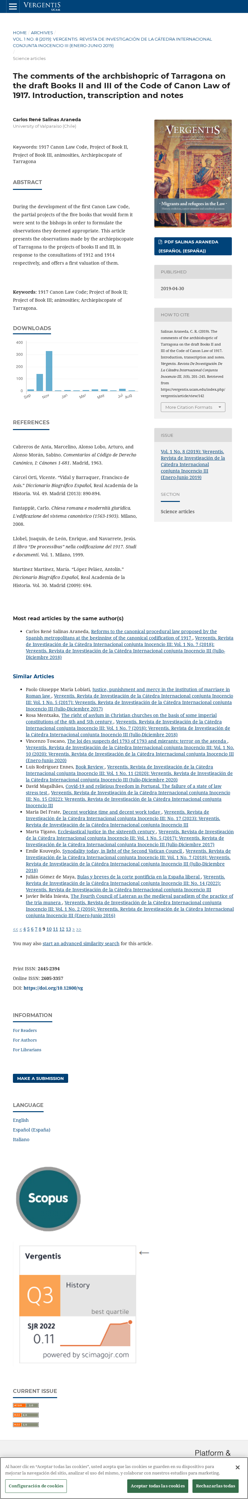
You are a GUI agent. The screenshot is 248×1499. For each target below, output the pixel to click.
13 (68, 929)
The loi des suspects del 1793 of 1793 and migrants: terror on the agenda (147, 741)
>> (78, 929)
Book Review (90, 767)
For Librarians (27, 1050)
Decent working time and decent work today (112, 812)
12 (62, 929)
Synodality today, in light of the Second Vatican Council (122, 851)
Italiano (21, 1139)
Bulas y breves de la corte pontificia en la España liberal (139, 877)
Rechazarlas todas (215, 1486)
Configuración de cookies (36, 1486)
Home (20, 32)
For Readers (25, 1030)
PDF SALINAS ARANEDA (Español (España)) (188, 246)
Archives (42, 32)
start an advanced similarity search (81, 943)
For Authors (25, 1040)
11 (55, 929)
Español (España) (31, 1130)
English (21, 1120)
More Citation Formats (188, 407)
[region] (124, 1478)
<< (15, 929)
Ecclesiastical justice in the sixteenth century (107, 831)
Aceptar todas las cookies (158, 1486)
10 (49, 929)
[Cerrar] (238, 1467)
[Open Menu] (12, 6)
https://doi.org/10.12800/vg (53, 988)
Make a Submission (40, 1078)
